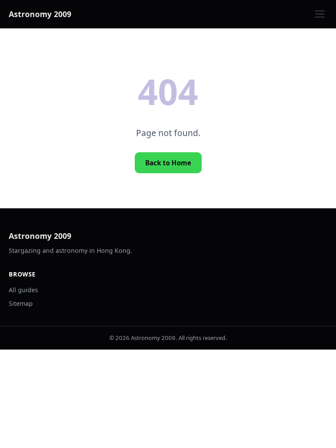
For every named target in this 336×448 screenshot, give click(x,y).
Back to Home (168, 162)
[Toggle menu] (319, 14)
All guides (23, 290)
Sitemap (21, 303)
